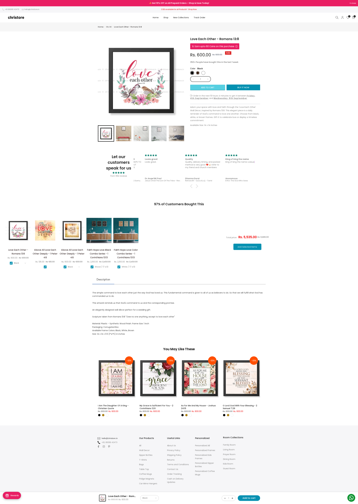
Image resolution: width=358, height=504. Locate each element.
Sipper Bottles (145, 455)
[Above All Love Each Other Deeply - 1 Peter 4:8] (45, 231)
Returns (171, 459)
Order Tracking (174, 474)
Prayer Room (229, 454)
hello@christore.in (31, 9)
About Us (171, 445)
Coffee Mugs (145, 474)
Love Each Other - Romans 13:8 (128, 27)
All (140, 445)
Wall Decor (144, 450)
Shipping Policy (174, 455)
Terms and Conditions (178, 464)
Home (156, 17)
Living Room (229, 449)
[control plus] (208, 79)
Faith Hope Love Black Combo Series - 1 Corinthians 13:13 (99, 253)
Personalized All (202, 445)
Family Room (229, 444)
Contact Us (172, 469)
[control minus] (192, 79)
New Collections (181, 17)
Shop (165, 17)
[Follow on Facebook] (98, 446)
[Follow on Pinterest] (109, 446)
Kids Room (228, 463)
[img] (118, 173)
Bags (141, 464)
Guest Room (229, 468)
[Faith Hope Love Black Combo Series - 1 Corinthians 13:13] (99, 231)
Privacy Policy (173, 450)
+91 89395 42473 (12, 9)
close (5, 3)
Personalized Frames (205, 450)
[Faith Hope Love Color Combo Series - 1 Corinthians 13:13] (125, 231)
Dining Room (229, 459)
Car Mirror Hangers (148, 483)
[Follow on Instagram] (104, 446)
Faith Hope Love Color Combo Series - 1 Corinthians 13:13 (126, 253)
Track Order (199, 17)
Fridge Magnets (146, 478)
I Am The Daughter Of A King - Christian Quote (113, 407)
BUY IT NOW (243, 87)
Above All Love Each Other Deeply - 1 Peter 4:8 (45, 253)
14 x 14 (108, 27)
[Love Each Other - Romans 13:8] (18, 231)
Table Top (144, 469)
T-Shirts (143, 459)
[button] (106, 133)
